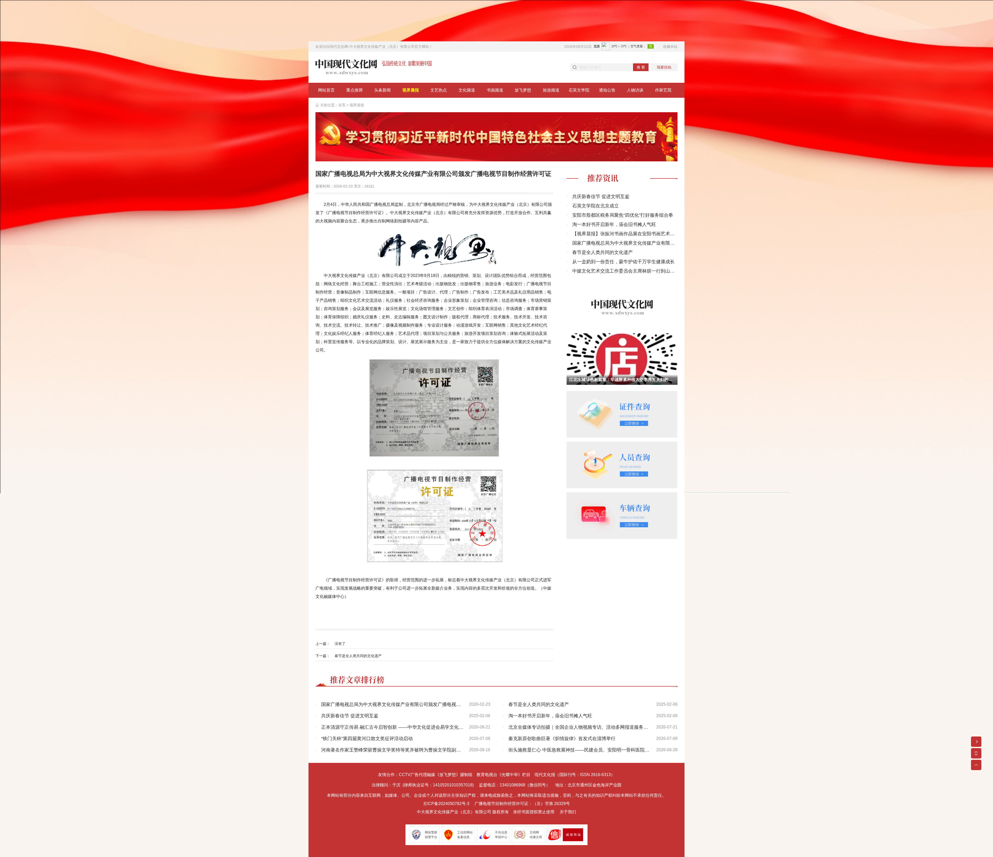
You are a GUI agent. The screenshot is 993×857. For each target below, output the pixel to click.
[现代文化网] (373, 67)
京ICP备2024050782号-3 (446, 803)
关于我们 (568, 812)
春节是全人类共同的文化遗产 (358, 656)
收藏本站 (670, 46)
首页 (341, 105)
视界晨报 (357, 105)
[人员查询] (622, 464)
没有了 (340, 644)
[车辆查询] (622, 515)
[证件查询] (622, 414)
